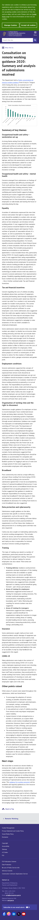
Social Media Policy (8, 834)
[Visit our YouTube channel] (24, 914)
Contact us (5, 880)
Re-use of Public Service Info (11, 868)
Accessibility (5, 846)
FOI (3, 855)
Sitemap (4, 849)
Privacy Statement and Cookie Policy (13, 831)
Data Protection (6, 864)
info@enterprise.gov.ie (13, 895)
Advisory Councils (7, 871)
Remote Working (11, 818)
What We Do (9, 48)
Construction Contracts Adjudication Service (15, 874)
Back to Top (10, 809)
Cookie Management (8, 828)
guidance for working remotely (19, 782)
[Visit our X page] (19, 914)
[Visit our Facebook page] (4, 914)
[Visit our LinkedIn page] (14, 914)
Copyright (5, 843)
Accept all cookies (28, 25)
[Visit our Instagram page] (9, 914)
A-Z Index (5, 852)
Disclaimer (5, 837)
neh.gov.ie (10, 900)
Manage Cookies (10, 25)
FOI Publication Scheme (9, 861)
